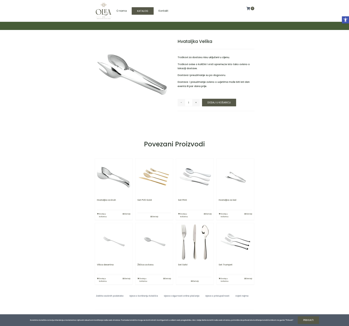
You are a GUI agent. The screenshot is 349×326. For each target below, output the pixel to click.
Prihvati (308, 320)
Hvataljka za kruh (106, 200)
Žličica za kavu (145, 264)
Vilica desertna (105, 264)
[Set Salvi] (195, 242)
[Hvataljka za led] (235, 177)
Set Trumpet (225, 264)
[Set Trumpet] (235, 242)
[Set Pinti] (195, 177)
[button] (345, 19)
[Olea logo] (103, 3)
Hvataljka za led (227, 200)
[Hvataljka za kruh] (114, 177)
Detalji (127, 214)
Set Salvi (182, 264)
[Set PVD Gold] (154, 177)
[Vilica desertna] (114, 242)
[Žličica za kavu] (154, 242)
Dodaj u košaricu (219, 102)
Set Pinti (182, 200)
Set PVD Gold (144, 200)
